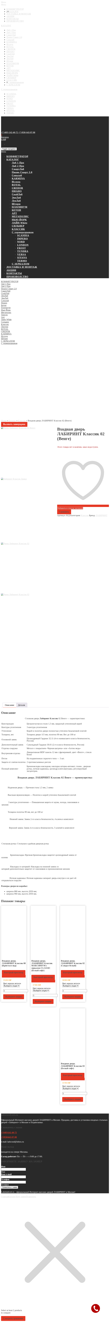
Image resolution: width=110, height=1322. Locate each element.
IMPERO (10, 96)
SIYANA (10, 110)
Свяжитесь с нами (9, 1187)
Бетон (3, 305)
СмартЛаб (11, 35)
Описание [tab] (9, 705)
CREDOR (10, 49)
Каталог (12, 420)
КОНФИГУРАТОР (15, 9)
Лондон (4, 327)
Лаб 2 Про (11, 32)
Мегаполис (6, 312)
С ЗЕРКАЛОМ (13, 85)
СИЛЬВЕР (11, 78)
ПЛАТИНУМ (12, 63)
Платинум (5, 307)
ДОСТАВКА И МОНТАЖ (18, 14)
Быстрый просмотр (13, 972)
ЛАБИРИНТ (101, 515)
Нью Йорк (6, 310)
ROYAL (10, 47)
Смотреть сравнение (13, 1318)
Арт (3, 317)
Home (3, 420)
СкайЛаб (10, 54)
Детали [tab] (21, 705)
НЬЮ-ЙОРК (12, 73)
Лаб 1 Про (11, 30)
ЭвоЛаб (10, 56)
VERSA (10, 108)
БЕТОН (10, 66)
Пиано (4, 303)
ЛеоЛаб (9, 58)
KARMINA (11, 42)
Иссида (9, 44)
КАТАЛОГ (14, 11)
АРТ (8, 68)
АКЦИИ (10, 16)
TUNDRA (11, 106)
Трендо (4, 315)
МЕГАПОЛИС (13, 70)
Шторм (9, 61)
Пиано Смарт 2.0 (14, 37)
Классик (5, 324)
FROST (9, 103)
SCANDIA (11, 94)
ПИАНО (10, 51)
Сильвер (5, 322)
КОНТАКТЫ (12, 19)
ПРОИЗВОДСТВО (15, 21)
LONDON (11, 101)
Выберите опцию (13, 997)
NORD (9, 98)
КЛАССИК (11, 80)
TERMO (10, 113)
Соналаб (10, 40)
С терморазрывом (16, 82)
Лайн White (6, 319)
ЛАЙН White (12, 75)
